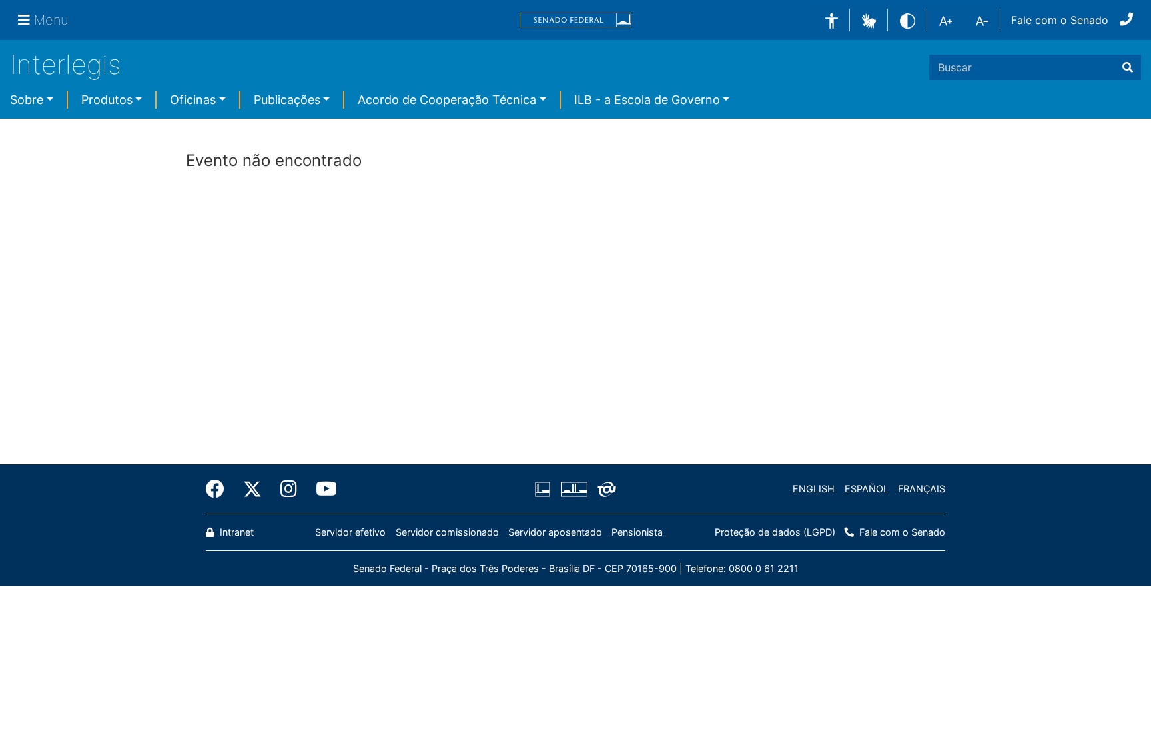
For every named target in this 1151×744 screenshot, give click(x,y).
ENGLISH (814, 488)
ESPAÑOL (867, 488)
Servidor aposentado (555, 532)
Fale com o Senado (1059, 20)
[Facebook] (220, 489)
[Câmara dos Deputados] (545, 489)
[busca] (1127, 67)
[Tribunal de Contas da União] (604, 489)
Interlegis (65, 64)
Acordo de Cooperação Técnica (447, 100)
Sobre (26, 100)
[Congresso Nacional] (573, 489)
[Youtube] (321, 489)
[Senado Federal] (575, 20)
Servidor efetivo (350, 532)
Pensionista (637, 532)
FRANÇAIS (921, 488)
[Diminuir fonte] (982, 20)
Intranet (235, 532)
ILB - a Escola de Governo (647, 100)
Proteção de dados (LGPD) (775, 532)
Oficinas (193, 100)
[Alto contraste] (907, 19)
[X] (252, 489)
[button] (869, 19)
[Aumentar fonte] (945, 20)
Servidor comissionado (447, 532)
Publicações (287, 100)
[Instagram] (288, 489)
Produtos (107, 100)
